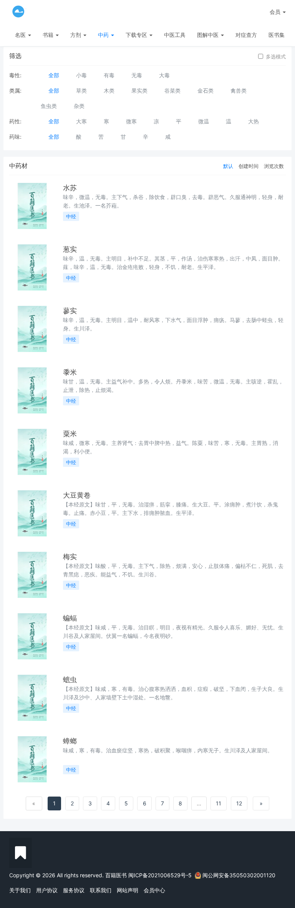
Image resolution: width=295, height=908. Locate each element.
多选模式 (276, 56)
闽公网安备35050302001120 (238, 875)
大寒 (81, 121)
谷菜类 (172, 90)
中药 (104, 35)
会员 (275, 11)
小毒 (81, 75)
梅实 (70, 557)
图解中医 (208, 35)
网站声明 (127, 890)
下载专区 (137, 35)
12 (239, 803)
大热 (253, 121)
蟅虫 (70, 680)
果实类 (139, 90)
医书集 (276, 35)
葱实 (70, 249)
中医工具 (175, 35)
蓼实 (70, 311)
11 (218, 803)
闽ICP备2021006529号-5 (160, 875)
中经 (71, 216)
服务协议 (74, 890)
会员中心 (154, 890)
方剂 (76, 35)
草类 (81, 90)
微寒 (131, 121)
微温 (203, 121)
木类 (109, 90)
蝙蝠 (70, 618)
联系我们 (100, 890)
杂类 (79, 106)
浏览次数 (274, 166)
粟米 (70, 434)
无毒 (136, 75)
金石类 (205, 90)
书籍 (49, 35)
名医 (21, 35)
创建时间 (249, 166)
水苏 (70, 188)
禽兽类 (238, 90)
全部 (53, 75)
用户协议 (47, 890)
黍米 (70, 372)
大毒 (164, 75)
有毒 (109, 75)
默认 (228, 166)
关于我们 (20, 890)
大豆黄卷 (77, 495)
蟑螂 (70, 741)
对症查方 (246, 35)
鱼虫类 (49, 106)
